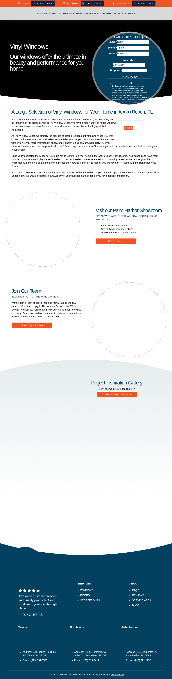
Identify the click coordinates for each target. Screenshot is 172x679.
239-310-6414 (93, 3)
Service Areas (92, 13)
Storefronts (90, 600)
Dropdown (116, 70)
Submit (128, 127)
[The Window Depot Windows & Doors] (13, 20)
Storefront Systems (70, 13)
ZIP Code (129, 60)
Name (112, 41)
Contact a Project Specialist (116, 394)
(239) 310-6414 (91, 660)
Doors (53, 13)
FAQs (135, 590)
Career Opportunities (31, 325)
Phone (112, 47)
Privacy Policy (120, 102)
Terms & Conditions (136, 102)
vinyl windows (62, 172)
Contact (130, 13)
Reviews (138, 595)
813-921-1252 (145, 3)
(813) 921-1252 (142, 660)
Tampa (25, 3)
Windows (42, 13)
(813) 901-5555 (39, 660)
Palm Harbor (123, 3)
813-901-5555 (44, 3)
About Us (118, 13)
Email (113, 53)
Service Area (141, 600)
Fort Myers (73, 3)
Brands (106, 13)
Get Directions (115, 241)
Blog (135, 605)
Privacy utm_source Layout (128, 113)
